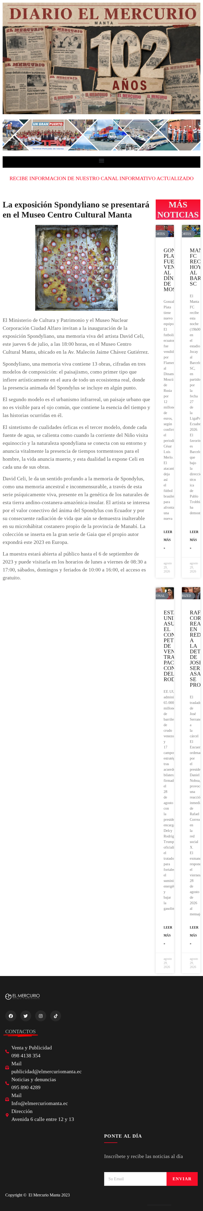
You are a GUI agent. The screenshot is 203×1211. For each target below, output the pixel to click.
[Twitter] (25, 1016)
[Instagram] (40, 1016)
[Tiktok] (55, 1016)
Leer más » (168, 540)
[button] (101, 160)
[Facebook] (10, 1016)
